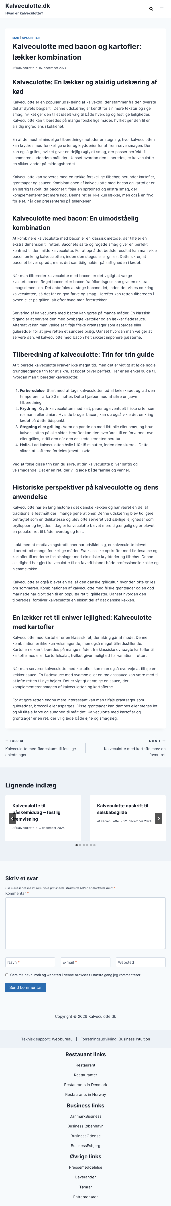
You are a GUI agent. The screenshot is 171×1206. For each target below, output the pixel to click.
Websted (126, 962)
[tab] (76, 845)
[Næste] (158, 818)
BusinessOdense (86, 1136)
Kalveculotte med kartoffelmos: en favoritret (135, 748)
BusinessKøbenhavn (85, 1126)
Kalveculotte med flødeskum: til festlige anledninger (40, 748)
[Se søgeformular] (151, 9)
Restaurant (85, 1065)
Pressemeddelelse (85, 1167)
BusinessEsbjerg (85, 1145)
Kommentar (17, 893)
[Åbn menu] (161, 8)
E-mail (70, 962)
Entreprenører (85, 1197)
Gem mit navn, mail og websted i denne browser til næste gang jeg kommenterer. (75, 975)
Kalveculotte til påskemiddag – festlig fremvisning (36, 812)
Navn (13, 962)
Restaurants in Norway (85, 1094)
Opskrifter (31, 37)
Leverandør (85, 1177)
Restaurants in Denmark (85, 1085)
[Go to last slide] (12, 818)
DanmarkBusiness (85, 1116)
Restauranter (85, 1075)
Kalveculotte (25, 68)
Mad (15, 37)
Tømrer (85, 1187)
